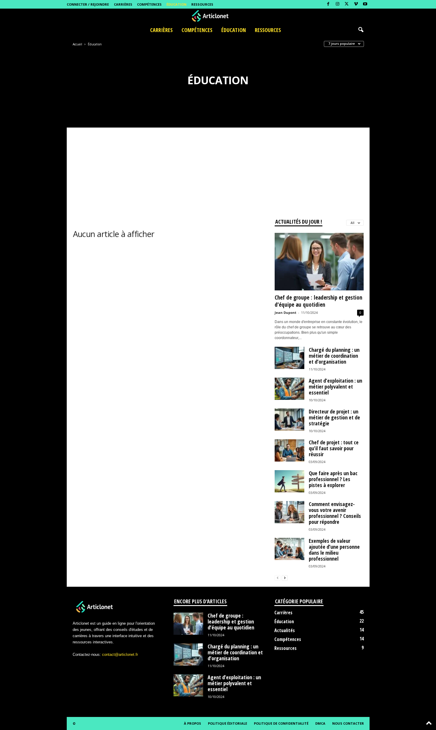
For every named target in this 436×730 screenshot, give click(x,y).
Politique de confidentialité (281, 723)
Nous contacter (348, 723)
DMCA (320, 723)
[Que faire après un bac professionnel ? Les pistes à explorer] (289, 481)
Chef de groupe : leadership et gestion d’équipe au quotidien (318, 301)
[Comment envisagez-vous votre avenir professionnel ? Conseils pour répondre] (289, 512)
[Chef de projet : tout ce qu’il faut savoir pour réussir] (289, 450)
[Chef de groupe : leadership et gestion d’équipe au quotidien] (319, 261)
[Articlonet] (218, 16)
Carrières (123, 4)
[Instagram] (337, 4)
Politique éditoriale (227, 723)
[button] (360, 29)
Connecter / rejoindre (88, 4)
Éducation (176, 4)
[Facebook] (328, 4)
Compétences (149, 4)
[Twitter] (346, 4)
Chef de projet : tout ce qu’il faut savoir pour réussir (334, 448)
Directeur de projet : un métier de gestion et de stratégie (334, 417)
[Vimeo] (355, 4)
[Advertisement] (218, 169)
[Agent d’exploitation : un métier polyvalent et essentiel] (289, 389)
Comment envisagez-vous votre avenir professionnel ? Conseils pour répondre (335, 512)
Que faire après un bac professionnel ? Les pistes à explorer (333, 479)
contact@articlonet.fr (120, 654)
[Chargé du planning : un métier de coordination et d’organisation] (289, 358)
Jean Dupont (285, 312)
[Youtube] (365, 4)
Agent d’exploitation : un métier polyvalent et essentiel (335, 386)
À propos (192, 723)
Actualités (284, 630)
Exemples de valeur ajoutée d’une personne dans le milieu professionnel (334, 549)
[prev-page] (278, 578)
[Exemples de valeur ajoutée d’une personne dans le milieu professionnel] (289, 549)
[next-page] (285, 578)
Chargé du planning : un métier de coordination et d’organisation (334, 355)
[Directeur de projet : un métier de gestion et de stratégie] (289, 419)
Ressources (202, 4)
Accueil (77, 44)
